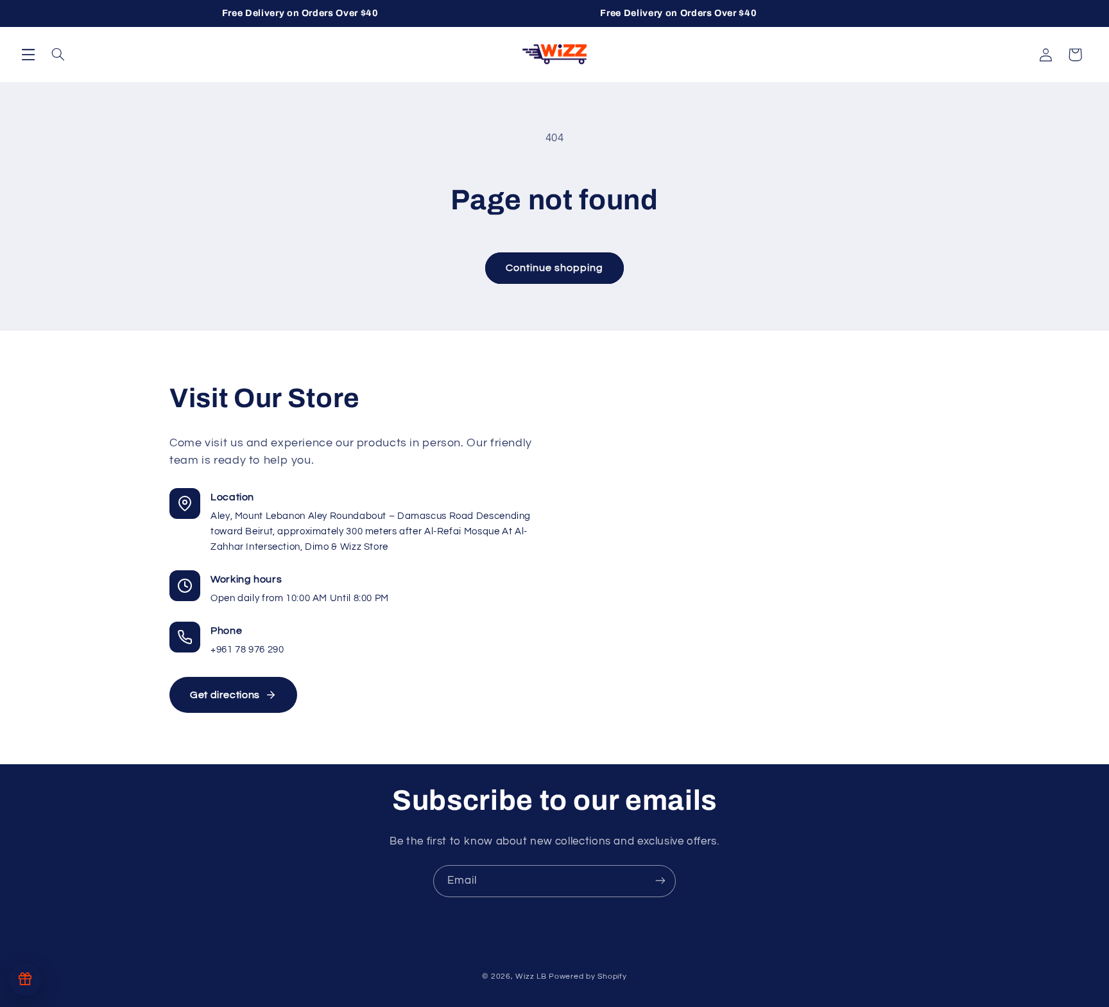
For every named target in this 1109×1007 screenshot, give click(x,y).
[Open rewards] (25, 979)
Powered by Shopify (587, 976)
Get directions (225, 695)
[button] (28, 54)
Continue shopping (555, 268)
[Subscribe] (660, 881)
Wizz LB (530, 976)
